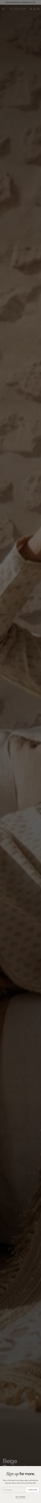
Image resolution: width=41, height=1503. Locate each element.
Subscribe (32, 1490)
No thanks (21, 1497)
